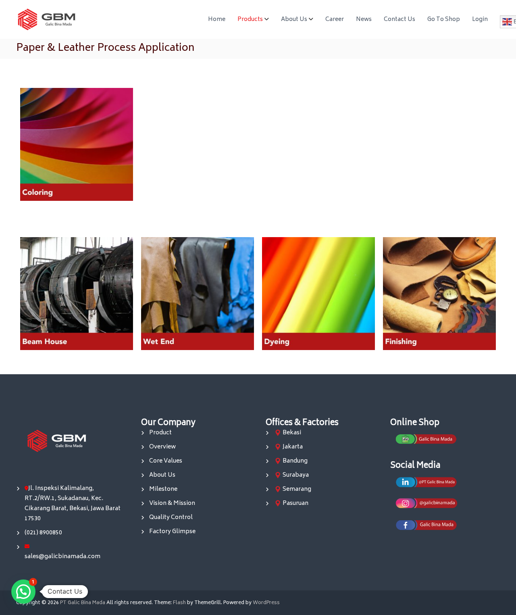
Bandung (295, 461)
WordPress (266, 603)
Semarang (297, 489)
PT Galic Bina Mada (82, 603)
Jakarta (293, 447)
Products (250, 20)
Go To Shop (443, 20)
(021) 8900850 (43, 533)
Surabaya (296, 475)
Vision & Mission (172, 503)
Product (160, 433)
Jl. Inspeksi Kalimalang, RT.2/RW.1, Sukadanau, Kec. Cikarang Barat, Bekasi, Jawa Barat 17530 (73, 504)
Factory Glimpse (172, 532)
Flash (179, 603)
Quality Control (171, 518)
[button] (23, 592)
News (364, 20)
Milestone (163, 489)
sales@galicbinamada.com (62, 557)
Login (480, 20)
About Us (294, 20)
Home (216, 20)
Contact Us (399, 20)
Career (334, 20)
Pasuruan (295, 503)
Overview (162, 447)
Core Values (165, 461)
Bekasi (292, 433)
